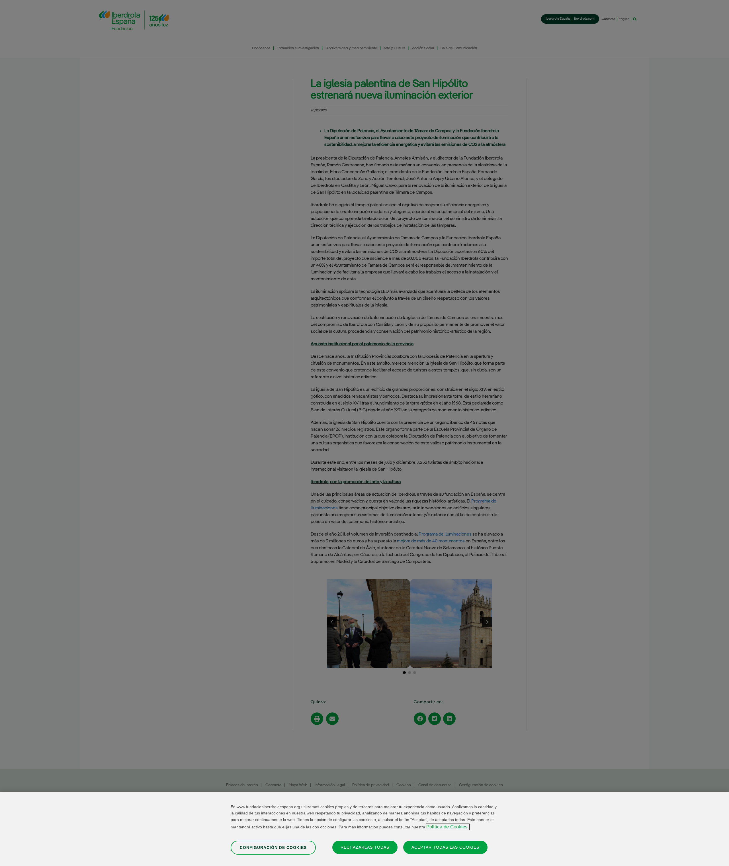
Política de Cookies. (447, 827)
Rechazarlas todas (365, 847)
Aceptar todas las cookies (445, 847)
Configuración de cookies (273, 847)
